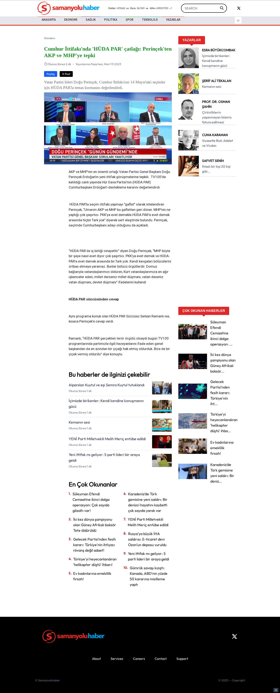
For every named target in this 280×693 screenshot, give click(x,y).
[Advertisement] (207, 243)
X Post (66, 74)
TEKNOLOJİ (150, 19)
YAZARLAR (173, 19)
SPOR (129, 19)
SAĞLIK (91, 19)
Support (182, 659)
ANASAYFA (49, 19)
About (96, 659)
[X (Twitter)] (234, 636)
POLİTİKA (110, 19)
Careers (139, 659)
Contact (161, 659)
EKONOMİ (70, 19)
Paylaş (51, 74)
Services (117, 659)
